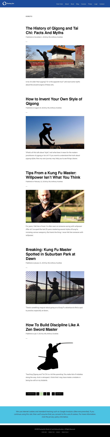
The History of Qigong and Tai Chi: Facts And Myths (52, 30)
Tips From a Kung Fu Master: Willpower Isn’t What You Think (53, 175)
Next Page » (59, 393)
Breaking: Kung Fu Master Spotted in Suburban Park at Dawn (50, 254)
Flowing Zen (15, 3)
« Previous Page (31, 393)
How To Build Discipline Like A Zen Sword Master (52, 327)
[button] (106, 2)
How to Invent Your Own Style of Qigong (54, 101)
